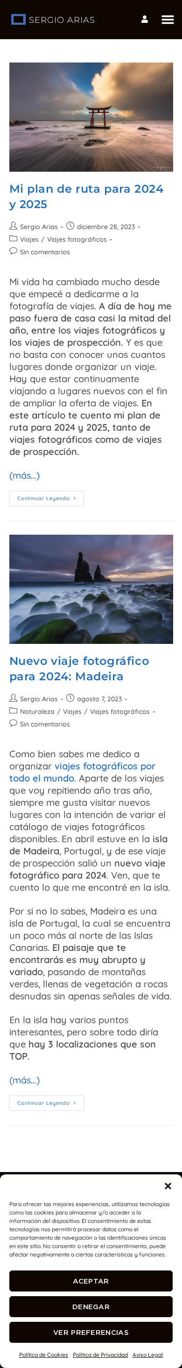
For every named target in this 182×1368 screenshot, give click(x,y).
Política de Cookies (43, 1354)
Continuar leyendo (50, 496)
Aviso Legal (148, 1354)
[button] (168, 1186)
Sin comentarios (45, 252)
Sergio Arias (39, 227)
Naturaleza (37, 711)
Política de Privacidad (100, 1354)
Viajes (29, 239)
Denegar (91, 1307)
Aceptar (91, 1281)
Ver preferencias (91, 1332)
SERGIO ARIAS (62, 20)
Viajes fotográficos (77, 239)
